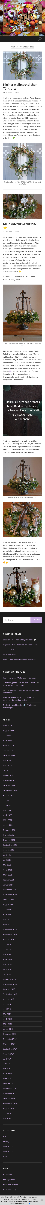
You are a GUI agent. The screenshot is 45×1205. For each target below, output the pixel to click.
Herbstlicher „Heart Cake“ (13, 685)
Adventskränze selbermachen (15, 700)
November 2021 (10, 835)
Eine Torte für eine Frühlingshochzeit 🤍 (19, 640)
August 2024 (8, 730)
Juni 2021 (7, 860)
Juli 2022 (7, 800)
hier (10, 371)
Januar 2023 (8, 770)
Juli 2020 (7, 909)
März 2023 (7, 765)
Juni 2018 (7, 1009)
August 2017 (8, 1054)
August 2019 (8, 939)
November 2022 (10, 780)
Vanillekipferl (8, 707)
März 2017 (7, 1078)
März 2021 (7, 875)
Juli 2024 (7, 735)
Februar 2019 (8, 969)
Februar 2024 (8, 745)
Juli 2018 (7, 1004)
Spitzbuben (31, 678)
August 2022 (8, 795)
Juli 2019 (7, 944)
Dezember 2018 (9, 979)
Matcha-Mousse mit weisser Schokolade (19, 660)
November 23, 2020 (11, 92)
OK (29, 1203)
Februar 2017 (8, 1083)
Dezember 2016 (9, 1088)
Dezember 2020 (9, 889)
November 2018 (10, 984)
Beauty (6, 1141)
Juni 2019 (7, 949)
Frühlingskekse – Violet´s (13, 678)
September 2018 (10, 994)
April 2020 (7, 914)
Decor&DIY (8, 1146)
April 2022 (7, 815)
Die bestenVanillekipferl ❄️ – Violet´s (18, 705)
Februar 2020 (8, 924)
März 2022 (7, 820)
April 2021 (7, 870)
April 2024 (7, 740)
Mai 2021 (7, 865)
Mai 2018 (7, 1014)
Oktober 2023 (9, 755)
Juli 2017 (7, 1059)
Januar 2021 (8, 885)
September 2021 (10, 845)
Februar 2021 (8, 880)
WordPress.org (9, 1189)
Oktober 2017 (9, 1044)
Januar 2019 (8, 974)
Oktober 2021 (9, 840)
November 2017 (10, 1039)
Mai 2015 (7, 1118)
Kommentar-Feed (10, 1184)
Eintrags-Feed (9, 1179)
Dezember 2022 (9, 775)
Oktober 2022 (9, 785)
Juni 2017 (7, 1063)
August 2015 (8, 1108)
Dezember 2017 (9, 1034)
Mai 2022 (7, 810)
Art (4, 1136)
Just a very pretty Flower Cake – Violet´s (19, 682)
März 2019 (7, 964)
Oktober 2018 (9, 989)
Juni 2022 (7, 805)
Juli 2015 (7, 1113)
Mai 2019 (7, 954)
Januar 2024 (8, 750)
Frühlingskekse (9, 655)
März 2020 (7, 919)
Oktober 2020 (9, 899)
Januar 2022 (8, 825)
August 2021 (8, 850)
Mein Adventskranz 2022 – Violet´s (17, 697)
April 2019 (7, 959)
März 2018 (7, 1024)
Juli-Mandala (8, 650)
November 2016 (10, 1093)
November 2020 (10, 894)
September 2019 (10, 934)
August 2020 (8, 904)
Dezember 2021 (9, 830)
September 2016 (10, 1103)
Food (5, 1156)
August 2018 (8, 999)
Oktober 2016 (9, 1098)
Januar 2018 (8, 1029)
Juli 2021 (7, 855)
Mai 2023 (7, 760)
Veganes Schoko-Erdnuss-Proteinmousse (20, 645)
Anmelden (7, 1174)
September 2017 (10, 1049)
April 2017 (7, 1073)
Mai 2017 (7, 1068)
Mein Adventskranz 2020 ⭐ (20, 226)
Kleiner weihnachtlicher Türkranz (20, 86)
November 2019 (10, 929)
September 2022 (10, 790)
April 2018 (7, 1019)
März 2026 (7, 725)
